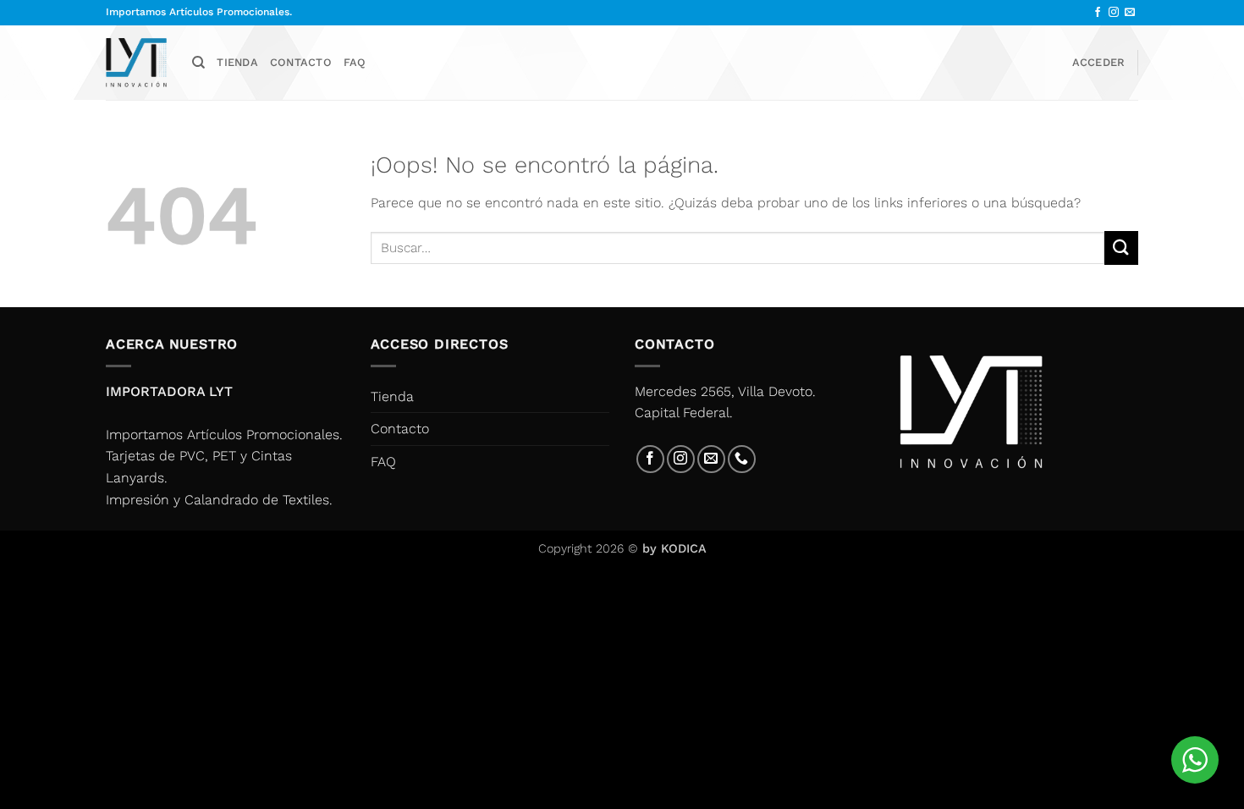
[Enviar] (1121, 247)
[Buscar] (198, 63)
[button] (1099, 63)
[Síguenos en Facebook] (1098, 13)
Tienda (237, 62)
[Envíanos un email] (1130, 13)
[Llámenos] (742, 459)
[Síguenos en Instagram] (1114, 13)
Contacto (301, 62)
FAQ (355, 62)
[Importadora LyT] (136, 62)
